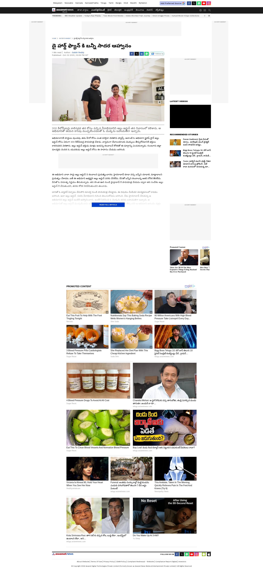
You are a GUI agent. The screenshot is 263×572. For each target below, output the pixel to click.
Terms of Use (96, 562)
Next (209, 15)
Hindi (126, 3)
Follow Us (159, 54)
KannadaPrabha (91, 3)
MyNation (143, 3)
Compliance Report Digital (166, 562)
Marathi (133, 3)
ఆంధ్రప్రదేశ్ (128, 10)
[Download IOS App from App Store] (209, 554)
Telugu (103, 3)
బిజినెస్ (150, 10)
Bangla (118, 3)
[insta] (209, 3)
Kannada (79, 3)
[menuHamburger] (205, 10)
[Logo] (63, 10)
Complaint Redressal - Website (141, 562)
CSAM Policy (121, 562)
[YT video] (204, 3)
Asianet (62, 554)
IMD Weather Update (73, 16)
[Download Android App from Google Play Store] (204, 554)
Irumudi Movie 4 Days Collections (185, 16)
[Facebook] (189, 3)
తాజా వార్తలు (82, 10)
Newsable (69, 3)
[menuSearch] (209, 10)
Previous (205, 15)
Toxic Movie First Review (113, 16)
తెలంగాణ (140, 10)
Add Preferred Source (171, 3)
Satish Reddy (78, 52)
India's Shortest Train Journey (138, 16)
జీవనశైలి (118, 10)
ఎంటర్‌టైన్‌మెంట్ (98, 10)
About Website (83, 562)
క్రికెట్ (110, 10)
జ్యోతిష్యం (159, 10)
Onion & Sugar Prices (160, 16)
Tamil (111, 3)
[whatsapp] (199, 3)
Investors (182, 562)
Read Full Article (108, 205)
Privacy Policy (109, 562)
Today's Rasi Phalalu (92, 16)
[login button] (201, 10)
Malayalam (57, 3)
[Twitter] (194, 3)
